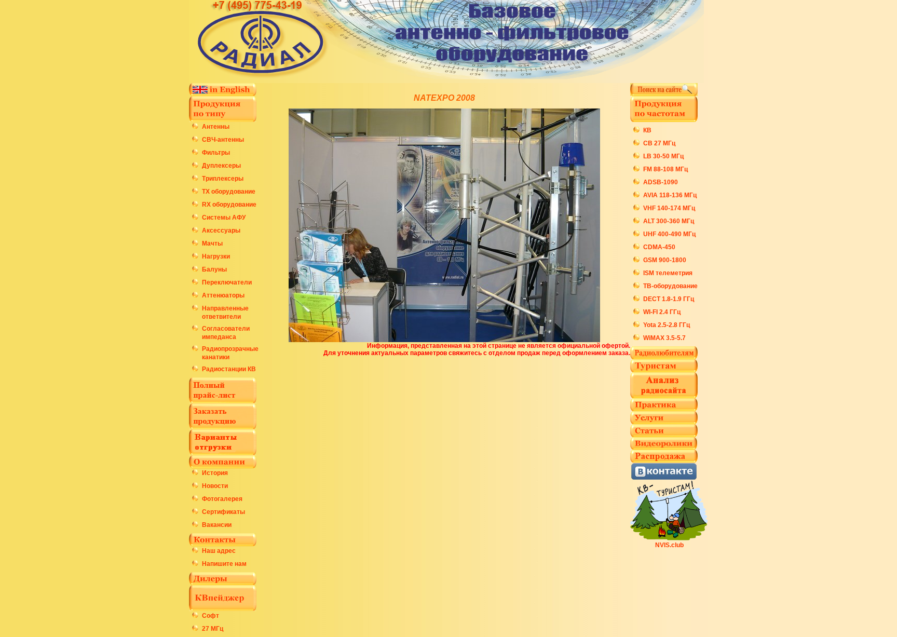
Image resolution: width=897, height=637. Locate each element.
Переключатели (227, 282)
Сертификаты (223, 512)
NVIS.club (669, 545)
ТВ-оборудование (670, 286)
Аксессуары (221, 230)
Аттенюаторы (223, 295)
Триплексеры (222, 178)
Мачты (212, 243)
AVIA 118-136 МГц (670, 195)
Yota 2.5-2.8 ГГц (666, 325)
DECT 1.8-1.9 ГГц (668, 299)
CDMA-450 (659, 247)
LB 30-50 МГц (663, 156)
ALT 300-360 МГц (668, 221)
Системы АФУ (224, 217)
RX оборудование (229, 204)
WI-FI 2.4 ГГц (662, 312)
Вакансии (217, 524)
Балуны (214, 269)
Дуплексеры (221, 165)
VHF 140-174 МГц (669, 208)
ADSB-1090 (660, 182)
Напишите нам (224, 563)
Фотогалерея (222, 499)
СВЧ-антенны (223, 139)
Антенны (215, 126)
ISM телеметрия (667, 273)
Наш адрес (219, 550)
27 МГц (212, 628)
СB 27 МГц (659, 143)
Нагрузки (216, 256)
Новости (215, 486)
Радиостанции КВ (229, 369)
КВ (647, 130)
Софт (210, 615)
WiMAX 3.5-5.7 (664, 338)
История (215, 473)
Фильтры (216, 152)
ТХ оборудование (228, 191)
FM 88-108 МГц (665, 169)
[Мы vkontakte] (664, 477)
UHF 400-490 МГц (669, 234)
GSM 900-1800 (664, 260)
